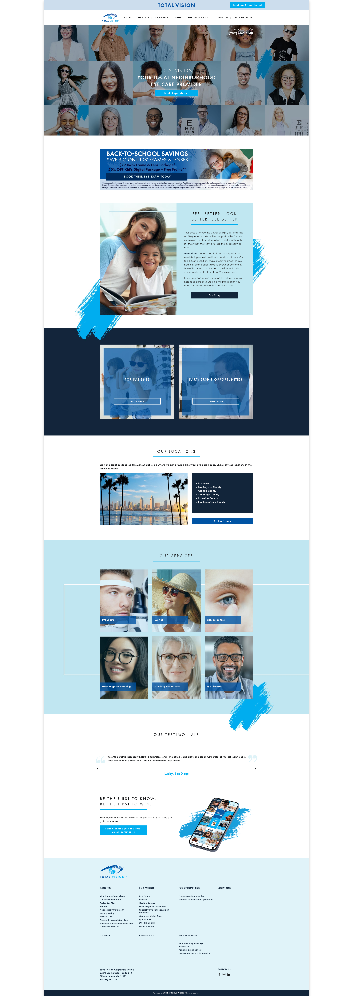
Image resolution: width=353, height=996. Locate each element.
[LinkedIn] (228, 974)
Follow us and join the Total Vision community (123, 830)
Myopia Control (147, 923)
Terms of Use (106, 916)
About (127, 17)
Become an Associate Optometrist (196, 899)
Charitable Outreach (110, 899)
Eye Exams (144, 896)
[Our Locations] (176, 169)
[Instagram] (224, 974)
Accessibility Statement (112, 910)
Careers (178, 17)
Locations (160, 17)
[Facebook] (219, 974)
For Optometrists (198, 17)
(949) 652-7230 (241, 33)
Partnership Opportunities (191, 896)
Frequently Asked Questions (114, 920)
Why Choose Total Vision (112, 896)
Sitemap (104, 906)
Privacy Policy (107, 913)
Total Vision (190, 253)
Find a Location (242, 17)
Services (143, 17)
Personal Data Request (190, 950)
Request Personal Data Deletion (195, 953)
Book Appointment (176, 93)
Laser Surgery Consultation (152, 906)
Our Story (215, 295)
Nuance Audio (146, 926)
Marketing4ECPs (171, 993)
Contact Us (221, 17)
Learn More (137, 401)
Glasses (143, 899)
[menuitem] (128, 17)
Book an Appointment (247, 5)
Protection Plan (107, 903)
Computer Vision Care (150, 916)
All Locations (222, 521)
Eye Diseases (146, 919)
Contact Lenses (147, 903)
